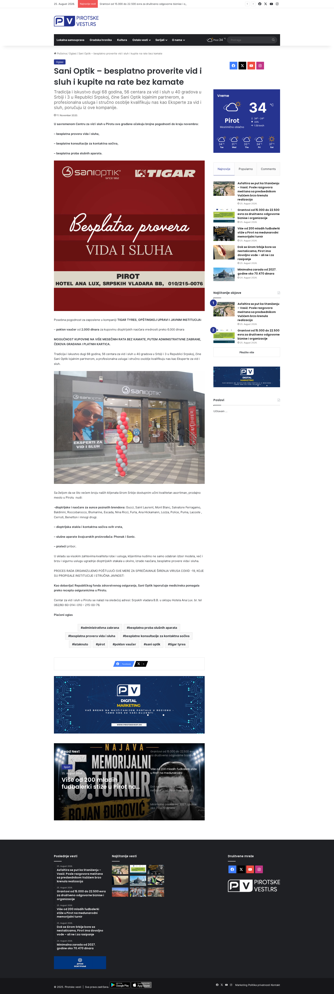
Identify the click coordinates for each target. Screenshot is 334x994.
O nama (177, 39)
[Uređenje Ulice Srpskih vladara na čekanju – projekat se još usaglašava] (156, 892)
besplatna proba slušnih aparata (153, 628)
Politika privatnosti (259, 984)
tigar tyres (178, 644)
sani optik (153, 644)
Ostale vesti (140, 39)
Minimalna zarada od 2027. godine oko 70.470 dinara (257, 272)
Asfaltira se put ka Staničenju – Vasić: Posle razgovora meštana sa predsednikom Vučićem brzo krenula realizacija (258, 191)
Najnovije (224, 169)
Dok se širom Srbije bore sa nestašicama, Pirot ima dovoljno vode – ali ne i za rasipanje (257, 253)
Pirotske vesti (73, 987)
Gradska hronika (101, 39)
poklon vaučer (125, 644)
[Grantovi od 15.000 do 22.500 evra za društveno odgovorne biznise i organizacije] (224, 215)
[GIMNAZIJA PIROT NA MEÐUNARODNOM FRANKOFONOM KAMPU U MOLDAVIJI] (138, 892)
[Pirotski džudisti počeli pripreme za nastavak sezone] (120, 892)
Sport (67, 766)
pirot (101, 644)
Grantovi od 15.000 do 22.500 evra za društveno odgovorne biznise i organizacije (149, 3)
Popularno (246, 169)
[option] (129, 781)
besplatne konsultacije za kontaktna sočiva (157, 636)
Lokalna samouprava (70, 39)
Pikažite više (246, 352)
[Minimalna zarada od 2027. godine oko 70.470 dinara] (224, 274)
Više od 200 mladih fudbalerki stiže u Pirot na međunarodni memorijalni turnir (101, 783)
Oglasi (72, 53)
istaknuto (81, 644)
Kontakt (275, 984)
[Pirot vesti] (76, 21)
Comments (268, 169)
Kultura (122, 39)
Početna (61, 53)
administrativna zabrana (101, 628)
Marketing (241, 984)
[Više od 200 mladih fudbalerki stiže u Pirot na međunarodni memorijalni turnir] (224, 234)
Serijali (159, 39)
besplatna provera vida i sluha (92, 636)
